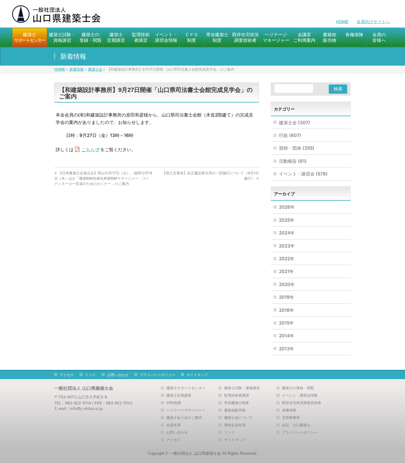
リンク (90, 375)
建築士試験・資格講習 (242, 388)
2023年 (287, 246)
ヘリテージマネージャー (185, 410)
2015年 (286, 323)
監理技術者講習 (236, 395)
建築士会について (238, 418)
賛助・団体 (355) (296, 148)
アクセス (67, 375)
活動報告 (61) (293, 161)
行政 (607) (290, 135)
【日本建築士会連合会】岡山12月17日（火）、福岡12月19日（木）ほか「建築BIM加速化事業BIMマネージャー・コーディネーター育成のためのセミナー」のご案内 (103, 178)
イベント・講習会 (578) (303, 174)
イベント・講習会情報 (300, 395)
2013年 (286, 349)
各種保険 (289, 410)
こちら (88, 149)
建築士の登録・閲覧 (298, 388)
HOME (342, 21)
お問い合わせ (117, 375)
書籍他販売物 (234, 410)
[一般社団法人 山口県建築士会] (56, 16)
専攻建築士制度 (236, 403)
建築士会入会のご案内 (184, 418)
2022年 (286, 258)
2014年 (286, 336)
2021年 (286, 271)
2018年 (286, 310)
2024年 (287, 233)
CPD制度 (173, 403)
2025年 (286, 220)
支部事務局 (291, 418)
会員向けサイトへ (373, 21)
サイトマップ (197, 375)
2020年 (287, 284)
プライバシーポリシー (157, 375)
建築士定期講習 (178, 395)
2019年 (286, 297)
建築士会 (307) (294, 122)
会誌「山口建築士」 (298, 425)
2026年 (287, 207)
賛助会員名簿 (234, 425)
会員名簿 (173, 425)
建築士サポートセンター (185, 388)
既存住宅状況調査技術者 (301, 403)
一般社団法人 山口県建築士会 (195, 453)
